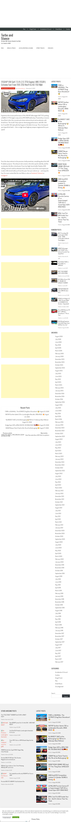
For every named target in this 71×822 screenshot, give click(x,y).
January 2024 (59, 425)
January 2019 (59, 596)
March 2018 (58, 625)
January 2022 (59, 493)
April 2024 (58, 416)
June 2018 (58, 616)
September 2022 (60, 471)
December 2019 (59, 565)
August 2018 (58, 610)
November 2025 (59, 362)
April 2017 (58, 656)
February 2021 (59, 525)
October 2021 (59, 502)
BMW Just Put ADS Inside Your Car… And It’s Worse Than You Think (63, 217)
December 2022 (59, 462)
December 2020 (59, 530)
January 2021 (59, 528)
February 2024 (59, 422)
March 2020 (58, 556)
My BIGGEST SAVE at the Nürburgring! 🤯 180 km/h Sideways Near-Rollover (27, 420)
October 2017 (59, 639)
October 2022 (59, 468)
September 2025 (60, 368)
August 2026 (59, 336)
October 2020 (59, 536)
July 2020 (58, 545)
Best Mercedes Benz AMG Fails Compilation (37, 435)
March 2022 (58, 488)
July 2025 (58, 373)
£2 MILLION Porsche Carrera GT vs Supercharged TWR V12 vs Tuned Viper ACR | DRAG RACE (64, 200)
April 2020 (58, 553)
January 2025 (59, 391)
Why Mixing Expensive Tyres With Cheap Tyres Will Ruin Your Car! (64, 323)
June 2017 (58, 650)
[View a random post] (67, 48)
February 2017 (59, 662)
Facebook (34, 173)
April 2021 (58, 519)
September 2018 (60, 608)
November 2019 (59, 568)
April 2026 (58, 348)
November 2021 (59, 499)
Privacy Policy (36, 819)
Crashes (68, 29)
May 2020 (58, 550)
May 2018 (58, 619)
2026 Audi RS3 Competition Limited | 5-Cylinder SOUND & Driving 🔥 (64, 183)
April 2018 (58, 622)
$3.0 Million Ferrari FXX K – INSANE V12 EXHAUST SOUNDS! (64, 281)
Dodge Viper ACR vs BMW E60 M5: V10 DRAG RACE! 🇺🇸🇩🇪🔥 (22, 425)
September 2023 (60, 436)
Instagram (4, 175)
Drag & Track (33, 29)
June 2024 (58, 411)
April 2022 (58, 485)
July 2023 (58, 442)
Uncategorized (59, 686)
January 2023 (59, 459)
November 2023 (59, 431)
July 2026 (58, 339)
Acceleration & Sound (45, 29)
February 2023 (59, 456)
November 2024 (59, 396)
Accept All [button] (15, 817)
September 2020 (60, 539)
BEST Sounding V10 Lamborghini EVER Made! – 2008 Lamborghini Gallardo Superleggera (63, 236)
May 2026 (58, 345)
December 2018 (59, 599)
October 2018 (59, 605)
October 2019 (59, 570)
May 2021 (57, 516)
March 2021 (58, 522)
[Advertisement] (35, 14)
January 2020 (59, 562)
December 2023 (59, 428)
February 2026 (59, 353)
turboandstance (21, 88)
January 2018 (59, 630)
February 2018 (59, 628)
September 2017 (59, 642)
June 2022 (58, 479)
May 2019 (58, 585)
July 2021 (58, 510)
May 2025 (58, 379)
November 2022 (59, 465)
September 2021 (59, 505)
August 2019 (58, 576)
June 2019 (58, 582)
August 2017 (58, 645)
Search (53, 693)
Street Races (59, 29)
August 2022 (58, 473)
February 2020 (59, 559)
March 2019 (58, 590)
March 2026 (58, 351)
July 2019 (58, 579)
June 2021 (58, 513)
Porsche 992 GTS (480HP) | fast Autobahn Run (13, 781)
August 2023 (58, 439)
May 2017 (57, 653)
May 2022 (58, 482)
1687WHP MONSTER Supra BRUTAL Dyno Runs (63, 290)
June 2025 (58, 376)
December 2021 (59, 496)
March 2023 (58, 453)
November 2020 (60, 533)
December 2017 (59, 633)
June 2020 (58, 548)
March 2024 (58, 419)
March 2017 (58, 659)
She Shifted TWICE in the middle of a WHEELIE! (63, 263)
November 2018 (59, 602)
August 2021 (58, 508)
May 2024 (58, 413)
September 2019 (60, 573)
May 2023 (58, 448)
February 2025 (59, 388)
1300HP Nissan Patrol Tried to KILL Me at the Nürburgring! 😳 (22, 428)
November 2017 (59, 636)
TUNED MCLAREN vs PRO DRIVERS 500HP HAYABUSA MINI (12, 435)
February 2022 (59, 491)
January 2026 (59, 356)
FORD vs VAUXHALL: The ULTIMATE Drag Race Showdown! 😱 (22, 411)
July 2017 (58, 648)
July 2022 (58, 476)
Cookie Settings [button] (6, 817)
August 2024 (58, 405)
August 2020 (59, 542)
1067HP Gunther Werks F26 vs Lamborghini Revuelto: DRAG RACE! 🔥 (25, 414)
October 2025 (59, 365)
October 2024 (59, 399)
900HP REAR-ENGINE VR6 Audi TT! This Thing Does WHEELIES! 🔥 (63, 168)
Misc (24, 29)
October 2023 (59, 433)
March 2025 (58, 385)
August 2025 (58, 371)
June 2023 (58, 445)
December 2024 (59, 393)
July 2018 (58, 613)
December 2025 (59, 359)
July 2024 (58, 408)
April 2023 (58, 451)
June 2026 (58, 342)
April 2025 (58, 382)
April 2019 (58, 588)
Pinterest (40, 173)
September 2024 (60, 402)
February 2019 (59, 593)
